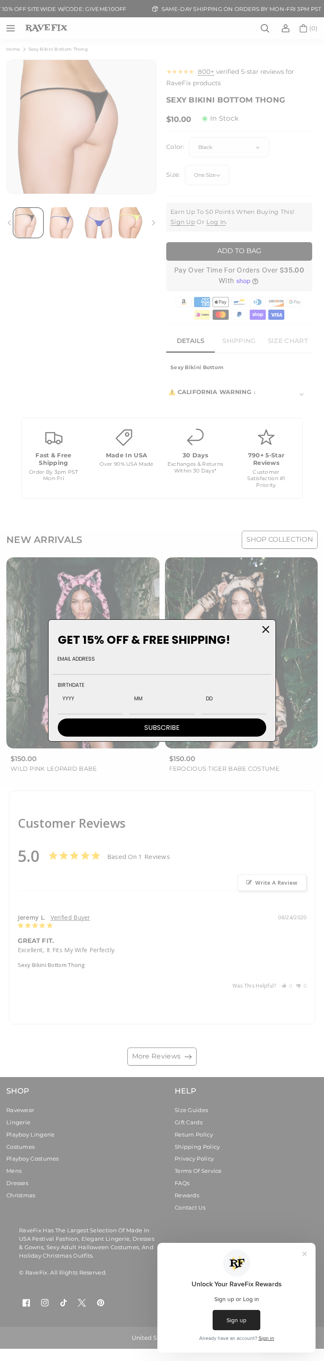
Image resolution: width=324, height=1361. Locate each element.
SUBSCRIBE (162, 727)
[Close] (266, 629)
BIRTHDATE (71, 685)
